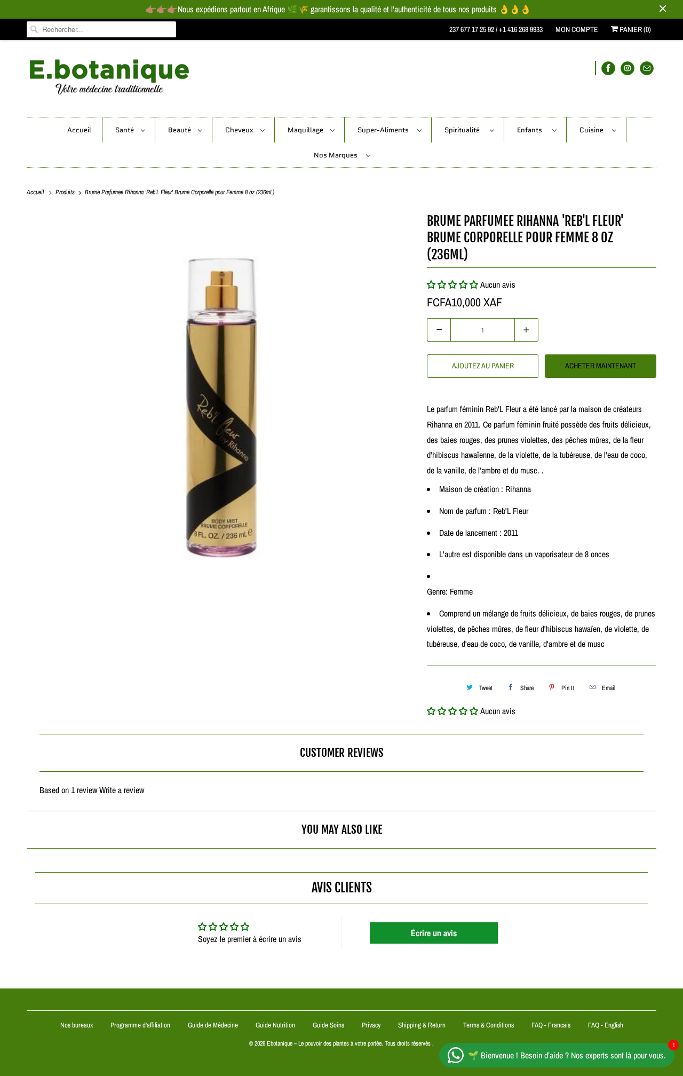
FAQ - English (605, 1025)
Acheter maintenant (600, 365)
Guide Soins (329, 1025)
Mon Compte (576, 29)
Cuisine (593, 130)
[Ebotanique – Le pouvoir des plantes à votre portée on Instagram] (627, 68)
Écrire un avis (434, 933)
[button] (452, 711)
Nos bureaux (76, 1025)
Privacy (371, 1025)
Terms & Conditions (488, 1025)
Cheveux (240, 130)
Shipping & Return (422, 1025)
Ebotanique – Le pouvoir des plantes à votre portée (324, 1043)
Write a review (121, 790)
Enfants (532, 130)
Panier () (634, 29)
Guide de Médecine (214, 1025)
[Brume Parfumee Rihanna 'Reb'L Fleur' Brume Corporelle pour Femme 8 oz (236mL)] (221, 405)
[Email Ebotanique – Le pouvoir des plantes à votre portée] (647, 68)
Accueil (79, 130)
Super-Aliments (385, 130)
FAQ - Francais (550, 1025)
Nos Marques (337, 155)
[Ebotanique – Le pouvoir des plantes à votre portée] (341, 81)
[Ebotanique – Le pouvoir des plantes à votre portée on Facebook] (608, 68)
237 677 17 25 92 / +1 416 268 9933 (496, 29)
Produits (65, 192)
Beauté (180, 130)
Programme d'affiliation (140, 1025)
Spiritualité (464, 130)
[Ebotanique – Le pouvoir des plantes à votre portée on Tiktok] (595, 68)
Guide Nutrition (276, 1025)
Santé (125, 130)
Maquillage (306, 130)
